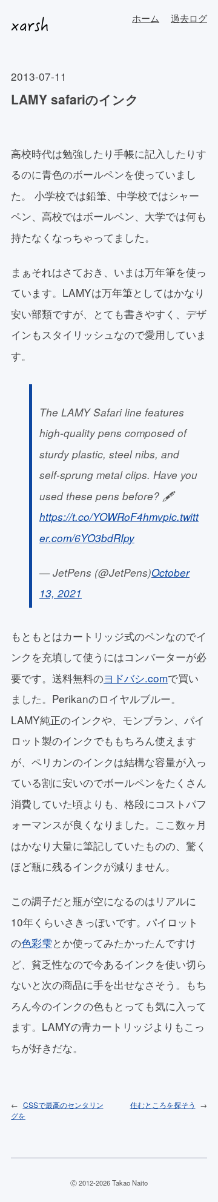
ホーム (145, 17)
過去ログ (189, 17)
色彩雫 (36, 942)
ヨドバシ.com (136, 677)
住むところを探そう (163, 1104)
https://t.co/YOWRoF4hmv (101, 516)
